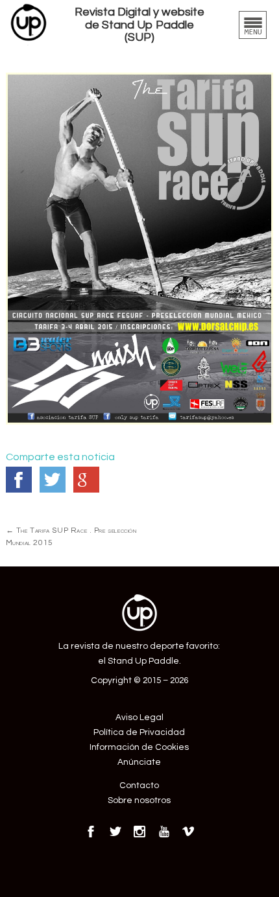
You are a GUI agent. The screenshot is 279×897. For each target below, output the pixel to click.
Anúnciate (139, 762)
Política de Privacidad (139, 732)
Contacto (139, 785)
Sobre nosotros (139, 800)
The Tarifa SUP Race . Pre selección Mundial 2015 (71, 536)
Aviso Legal (139, 717)
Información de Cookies (139, 747)
